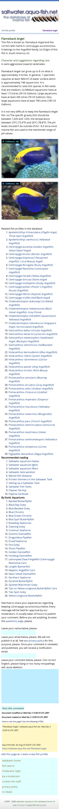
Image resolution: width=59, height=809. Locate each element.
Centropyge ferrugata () (31, 265)
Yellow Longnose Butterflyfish (25, 595)
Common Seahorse (20, 530)
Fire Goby (14, 544)
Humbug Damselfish (20, 555)
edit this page (9, 754)
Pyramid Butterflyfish (21, 581)
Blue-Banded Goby (19, 508)
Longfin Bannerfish (19, 566)
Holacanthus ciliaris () (30, 355)
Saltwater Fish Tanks (20, 486)
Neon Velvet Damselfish (22, 574)
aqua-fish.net (33, 805)
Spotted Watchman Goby (23, 584)
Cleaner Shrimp (17, 490)
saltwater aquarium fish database (31, 801)
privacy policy (36, 640)
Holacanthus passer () (29, 366)
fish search (8, 766)
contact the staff (11, 781)
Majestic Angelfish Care (22, 570)
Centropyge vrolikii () (29, 297)
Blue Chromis (16, 512)
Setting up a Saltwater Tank (24, 483)
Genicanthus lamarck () (33, 334)
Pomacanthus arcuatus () (31, 385)
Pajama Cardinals (18, 494)
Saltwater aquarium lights (23, 465)
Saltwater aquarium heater (24, 461)
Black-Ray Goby (17, 504)
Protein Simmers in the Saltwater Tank (30, 479)
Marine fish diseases (20, 475)
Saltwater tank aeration (22, 472)
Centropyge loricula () (28, 279)
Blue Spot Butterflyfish (21, 519)
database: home (11, 760)
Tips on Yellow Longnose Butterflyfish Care (33, 588)
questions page (14, 621)
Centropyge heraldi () (30, 276)
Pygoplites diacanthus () (31, 454)
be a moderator (11, 776)
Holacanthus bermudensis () (33, 352)
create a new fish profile (34, 754)
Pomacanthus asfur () (31, 388)
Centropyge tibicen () (30, 294)
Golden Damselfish (19, 552)
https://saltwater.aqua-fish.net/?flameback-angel (24, 748)
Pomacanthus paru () (30, 421)
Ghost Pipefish (17, 548)
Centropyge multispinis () (32, 283)
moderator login (11, 771)
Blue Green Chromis (20, 515)
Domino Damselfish (20, 534)
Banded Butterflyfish (20, 501)
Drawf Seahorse (18, 541)
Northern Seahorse (20, 577)
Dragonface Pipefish (20, 537)
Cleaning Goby (17, 526)
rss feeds (7, 792)
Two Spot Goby (17, 592)
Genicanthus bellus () (30, 330)
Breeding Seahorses (20, 523)
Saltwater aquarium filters (23, 468)
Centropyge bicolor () (30, 254)
